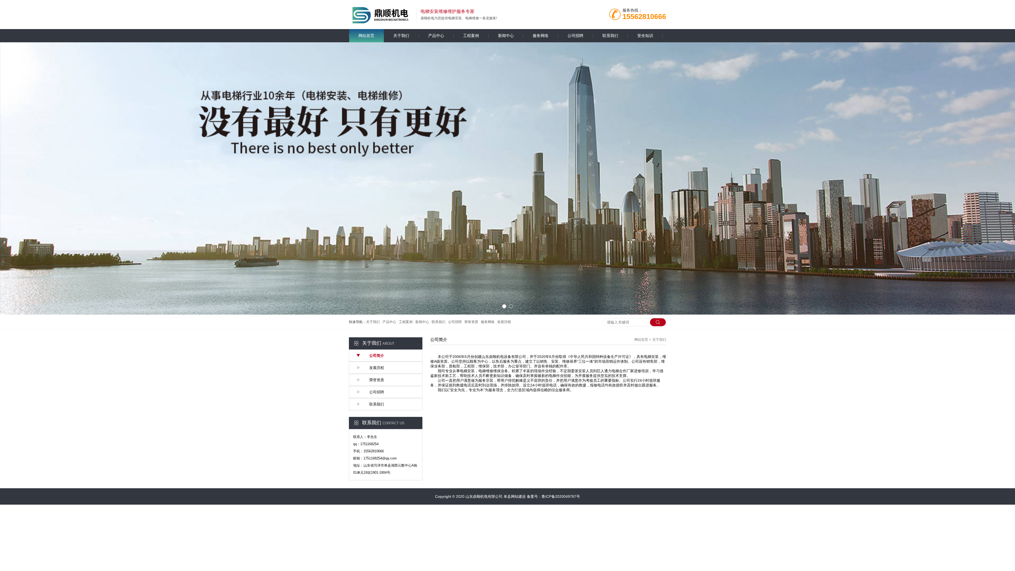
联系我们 (610, 35)
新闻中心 (506, 35)
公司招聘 (575, 35)
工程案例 (471, 35)
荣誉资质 (471, 322)
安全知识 (645, 35)
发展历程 (504, 322)
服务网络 (540, 35)
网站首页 (366, 35)
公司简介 (376, 355)
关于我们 (401, 35)
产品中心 (436, 35)
